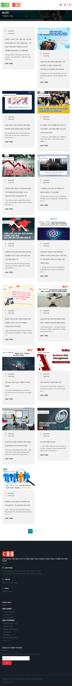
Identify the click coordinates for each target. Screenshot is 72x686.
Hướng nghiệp (8, 617)
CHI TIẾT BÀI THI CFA (48, 442)
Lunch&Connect (9, 612)
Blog (40, 32)
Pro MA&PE (7, 632)
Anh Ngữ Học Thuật (10, 637)
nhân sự (6, 95)
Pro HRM (6, 635)
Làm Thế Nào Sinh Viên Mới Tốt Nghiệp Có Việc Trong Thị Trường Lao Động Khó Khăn (52, 65)
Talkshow (6, 615)
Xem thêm (9, 63)
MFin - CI (6, 640)
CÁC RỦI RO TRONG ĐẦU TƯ (50, 382)
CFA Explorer (8, 626)
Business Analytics (10, 623)
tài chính (46, 95)
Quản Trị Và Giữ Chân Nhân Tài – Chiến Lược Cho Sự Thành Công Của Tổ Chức (18, 322)
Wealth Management (10, 629)
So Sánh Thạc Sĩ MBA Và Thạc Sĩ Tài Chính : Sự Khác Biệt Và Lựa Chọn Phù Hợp (53, 128)
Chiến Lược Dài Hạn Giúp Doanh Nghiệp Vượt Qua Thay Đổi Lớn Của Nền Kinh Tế (18, 255)
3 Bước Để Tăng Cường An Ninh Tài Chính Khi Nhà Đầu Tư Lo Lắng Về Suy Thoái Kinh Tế (18, 192)
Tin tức (45, 32)
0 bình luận (11, 33)
